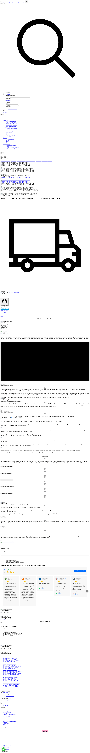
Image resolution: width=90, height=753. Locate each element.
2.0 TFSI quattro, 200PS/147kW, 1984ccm (12, 680)
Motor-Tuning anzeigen (11, 121)
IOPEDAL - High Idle (10, 130)
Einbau (7, 133)
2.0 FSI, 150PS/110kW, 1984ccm (10, 670)
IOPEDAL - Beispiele (10, 135)
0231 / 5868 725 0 (6, 692)
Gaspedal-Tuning (6, 127)
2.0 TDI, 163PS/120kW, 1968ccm (10, 678)
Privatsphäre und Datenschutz (9, 714)
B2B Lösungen (6, 144)
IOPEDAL (8, 129)
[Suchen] (46, 91)
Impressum (5, 713)
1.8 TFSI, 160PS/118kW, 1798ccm (10, 667)
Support (7, 141)
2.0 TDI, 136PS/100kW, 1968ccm (10, 676)
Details (4, 312)
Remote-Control (5, 383)
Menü (2, 114)
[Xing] (6, 749)
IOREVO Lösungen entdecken (12, 147)
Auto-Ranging (14, 383)
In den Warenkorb (4, 305)
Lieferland (8, 96)
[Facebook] (7, 745)
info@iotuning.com (8, 700)
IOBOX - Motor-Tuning (11, 122)
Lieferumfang (6, 313)
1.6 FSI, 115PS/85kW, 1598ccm (10, 661)
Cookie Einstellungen (7, 716)
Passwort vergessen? (12, 109)
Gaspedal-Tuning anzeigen (11, 128)
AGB (4, 724)
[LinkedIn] (7, 747)
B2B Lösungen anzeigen (11, 145)
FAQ (7, 134)
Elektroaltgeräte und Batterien (9, 711)
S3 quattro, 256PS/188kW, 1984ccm (10, 685)
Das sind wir (8, 140)
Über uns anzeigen (10, 139)
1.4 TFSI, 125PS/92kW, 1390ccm (10, 659)
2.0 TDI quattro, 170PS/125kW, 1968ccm (12, 674)
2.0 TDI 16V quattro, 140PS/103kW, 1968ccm (13, 671)
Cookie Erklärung (7, 712)
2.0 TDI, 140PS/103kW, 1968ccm (10, 677)
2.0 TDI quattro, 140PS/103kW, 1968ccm (12, 673)
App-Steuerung (9, 132)
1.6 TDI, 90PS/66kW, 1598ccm (9, 664)
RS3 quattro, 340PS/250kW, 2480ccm (11, 684)
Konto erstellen (11, 107)
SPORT (14, 417)
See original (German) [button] (9, 600)
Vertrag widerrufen (4, 705)
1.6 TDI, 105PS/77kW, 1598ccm (10, 662)
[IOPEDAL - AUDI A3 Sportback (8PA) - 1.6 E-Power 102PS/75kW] (15, 177)
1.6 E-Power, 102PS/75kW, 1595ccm (11, 660)
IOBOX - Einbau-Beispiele (11, 123)
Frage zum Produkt (4, 310)
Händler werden (9, 146)
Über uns (5, 138)
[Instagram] (7, 746)
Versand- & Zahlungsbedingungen (10, 721)
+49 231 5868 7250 (10, 696)
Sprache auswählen (10, 95)
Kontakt (5, 709)
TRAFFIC (4, 417)
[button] (3, 591)
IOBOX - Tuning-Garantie (11, 125)
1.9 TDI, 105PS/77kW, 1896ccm (10, 668)
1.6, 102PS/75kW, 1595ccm (9, 665)
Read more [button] (6, 598)
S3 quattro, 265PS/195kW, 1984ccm (10, 686)
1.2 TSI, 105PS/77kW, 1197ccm (10, 658)
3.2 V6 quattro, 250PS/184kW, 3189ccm (11, 683)
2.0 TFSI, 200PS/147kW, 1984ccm (10, 681)
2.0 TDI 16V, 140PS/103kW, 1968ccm (11, 672)
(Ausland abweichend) (14, 292)
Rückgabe (5, 722)
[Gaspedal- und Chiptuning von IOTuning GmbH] (13, 2)
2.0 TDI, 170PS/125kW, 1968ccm (10, 679)
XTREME (20, 417)
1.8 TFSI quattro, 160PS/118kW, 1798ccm (12, 666)
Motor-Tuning (6, 120)
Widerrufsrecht (6, 723)
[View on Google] (5, 579)
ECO (9, 417)
